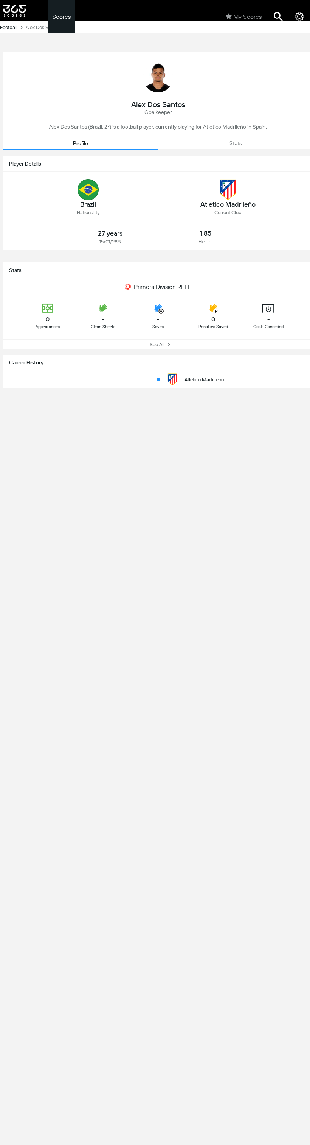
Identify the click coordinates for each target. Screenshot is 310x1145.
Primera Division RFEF (162, 286)
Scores (61, 16)
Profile (80, 143)
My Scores (247, 16)
